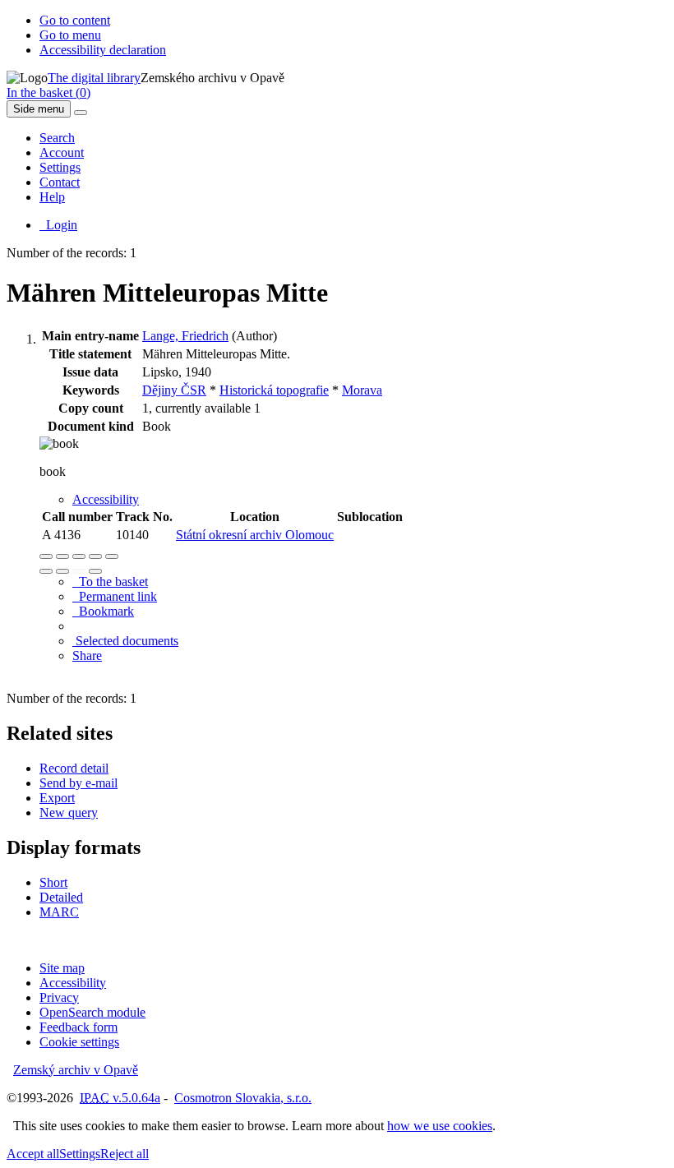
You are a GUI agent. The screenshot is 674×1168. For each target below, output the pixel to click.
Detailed (61, 897)
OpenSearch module (92, 1012)
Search (57, 138)
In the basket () (48, 92)
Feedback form (78, 1027)
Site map (62, 968)
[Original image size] (78, 556)
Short (53, 882)
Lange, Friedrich (185, 336)
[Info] (111, 556)
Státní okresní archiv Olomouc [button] (255, 535)
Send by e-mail (78, 783)
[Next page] (95, 571)
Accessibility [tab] (105, 499)
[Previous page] (78, 571)
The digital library (94, 78)
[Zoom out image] (62, 556)
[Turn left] (46, 571)
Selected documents (125, 641)
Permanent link (114, 596)
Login (58, 225)
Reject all (124, 1154)
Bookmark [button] (103, 611)
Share (87, 655)
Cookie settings (79, 1042)
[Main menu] (80, 112)
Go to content (74, 20)
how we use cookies (439, 1126)
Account (61, 152)
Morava (362, 390)
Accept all (33, 1154)
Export (57, 798)
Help (52, 197)
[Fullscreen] (95, 556)
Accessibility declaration (102, 50)
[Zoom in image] (46, 556)
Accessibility (72, 983)
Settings (60, 167)
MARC (59, 912)
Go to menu (70, 35)
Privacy (59, 997)
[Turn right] (62, 571)
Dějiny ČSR (174, 390)
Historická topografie (274, 390)
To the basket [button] (110, 582)
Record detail (73, 768)
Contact (59, 182)
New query (68, 812)
